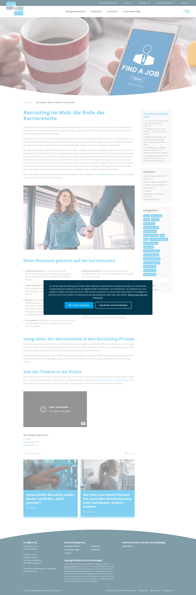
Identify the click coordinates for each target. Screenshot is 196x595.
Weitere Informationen (137, 295)
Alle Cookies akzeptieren (79, 305)
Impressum (98, 297)
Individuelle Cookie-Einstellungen (113, 305)
